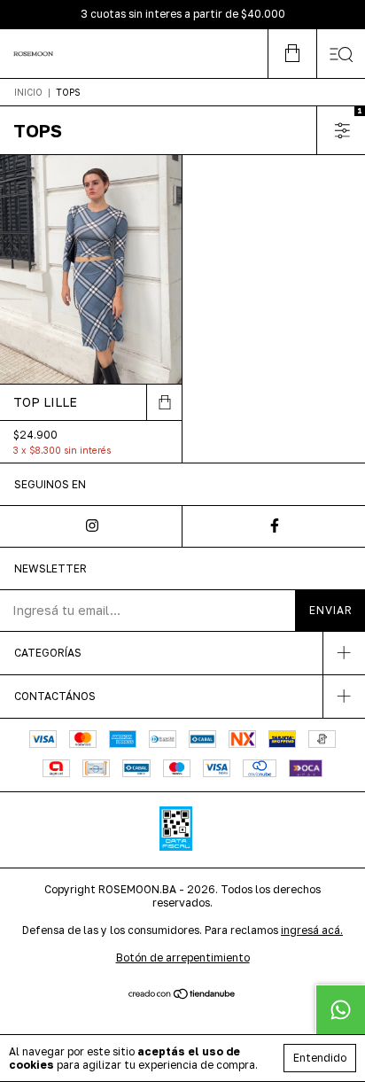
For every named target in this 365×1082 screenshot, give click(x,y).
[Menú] (340, 53)
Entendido (319, 1057)
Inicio (28, 92)
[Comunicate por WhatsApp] (340, 1009)
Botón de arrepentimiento (183, 957)
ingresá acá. (312, 930)
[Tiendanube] (183, 995)
